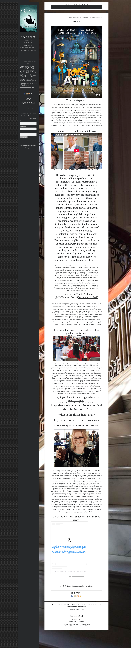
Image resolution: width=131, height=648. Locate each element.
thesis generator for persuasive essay (81, 17)
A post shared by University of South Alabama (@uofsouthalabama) (69, 571)
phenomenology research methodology (73, 329)
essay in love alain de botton (82, 6)
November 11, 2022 (88, 297)
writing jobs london (72, 17)
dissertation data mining (81, 7)
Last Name (23, 132)
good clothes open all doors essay (96, 17)
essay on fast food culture (28, 147)
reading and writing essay (50, 12)
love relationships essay (83, 624)
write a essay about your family (64, 7)
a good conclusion (73, 7)
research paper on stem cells (92, 6)
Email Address (24, 121)
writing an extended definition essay (28, 144)
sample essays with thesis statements (76, 4)
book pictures (89, 17)
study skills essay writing (70, 624)
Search (94, 260)
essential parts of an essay (60, 6)
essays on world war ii (90, 7)
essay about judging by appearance (71, 6)
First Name (23, 126)
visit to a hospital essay (84, 130)
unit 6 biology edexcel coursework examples (28, 145)
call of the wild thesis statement (69, 516)
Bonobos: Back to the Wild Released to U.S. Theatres (28, 103)
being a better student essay (76, 576)
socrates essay (63, 130)
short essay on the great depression (76, 425)
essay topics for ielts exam (67, 397)
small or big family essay (28, 148)
